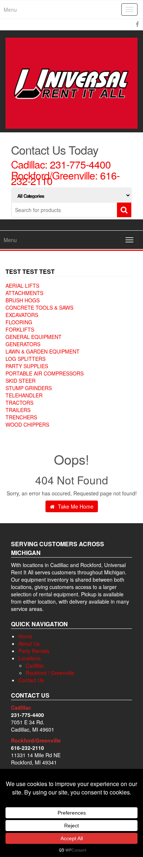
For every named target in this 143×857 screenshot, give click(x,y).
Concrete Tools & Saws (39, 307)
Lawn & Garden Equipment (43, 351)
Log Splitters (25, 358)
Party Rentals (34, 650)
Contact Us (31, 680)
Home (25, 636)
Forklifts (20, 329)
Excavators (22, 314)
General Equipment (34, 336)
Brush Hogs (23, 300)
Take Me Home (75, 506)
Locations (29, 658)
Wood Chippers (27, 424)
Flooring (19, 322)
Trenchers (21, 417)
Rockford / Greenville (50, 672)
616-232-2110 (27, 747)
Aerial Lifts (22, 285)
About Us (29, 643)
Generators (23, 344)
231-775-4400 (80, 164)
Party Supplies (27, 366)
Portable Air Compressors (45, 373)
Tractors (19, 402)
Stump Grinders (29, 388)
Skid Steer (21, 380)
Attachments (24, 293)
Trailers (18, 410)
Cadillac (35, 665)
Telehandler (24, 395)
